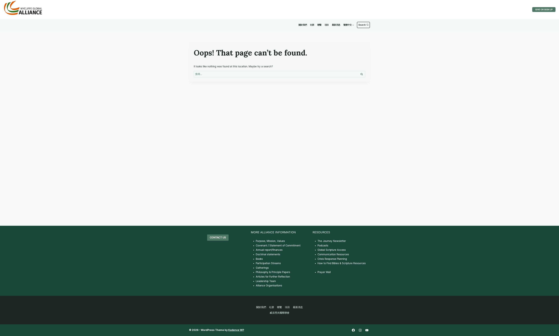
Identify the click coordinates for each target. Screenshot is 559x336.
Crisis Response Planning (332, 258)
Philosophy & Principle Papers (273, 272)
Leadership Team (266, 281)
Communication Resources (333, 254)
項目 (327, 24)
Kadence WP (236, 330)
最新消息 (336, 24)
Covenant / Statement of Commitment (278, 245)
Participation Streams (268, 263)
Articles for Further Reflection (273, 276)
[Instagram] (360, 330)
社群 (312, 24)
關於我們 (303, 24)
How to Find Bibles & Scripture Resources (341, 263)
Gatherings (262, 267)
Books (259, 258)
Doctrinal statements (268, 254)
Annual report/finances (269, 249)
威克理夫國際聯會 (279, 312)
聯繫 (319, 24)
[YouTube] (367, 330)
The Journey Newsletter (331, 241)
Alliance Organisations (269, 285)
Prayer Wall (324, 272)
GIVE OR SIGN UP (544, 9)
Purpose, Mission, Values (270, 241)
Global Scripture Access (331, 249)
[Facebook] (353, 330)
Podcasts (322, 245)
